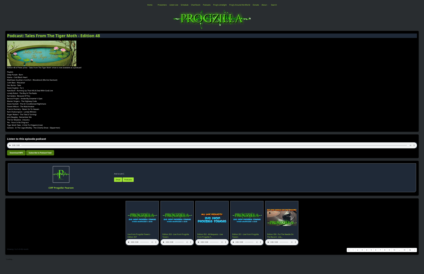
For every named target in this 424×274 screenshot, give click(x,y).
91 (405, 250)
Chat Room (195, 5)
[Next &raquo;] (415, 250)
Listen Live (173, 5)
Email (118, 179)
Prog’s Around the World (239, 5)
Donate (256, 5)
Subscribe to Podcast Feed (40, 153)
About (264, 5)
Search (274, 5)
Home (149, 5)
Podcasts (207, 5)
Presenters (162, 5)
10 (394, 250)
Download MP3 (16, 153)
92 (410, 250)
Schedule (184, 5)
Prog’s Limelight (220, 5)
